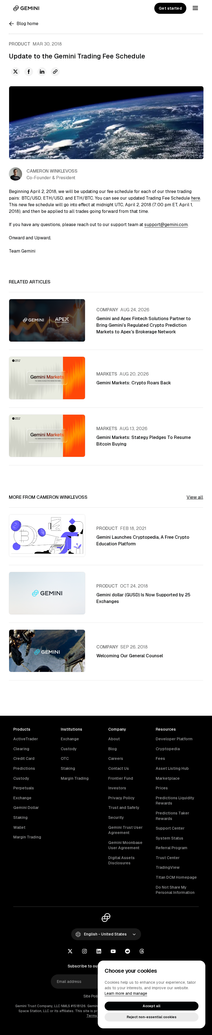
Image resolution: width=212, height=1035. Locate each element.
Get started (170, 8)
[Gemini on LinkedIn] (98, 952)
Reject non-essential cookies (151, 1017)
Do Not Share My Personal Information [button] (175, 890)
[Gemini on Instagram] (84, 952)
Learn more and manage (126, 993)
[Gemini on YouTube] (113, 952)
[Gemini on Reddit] (127, 952)
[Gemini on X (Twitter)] (70, 952)
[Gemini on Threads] (141, 952)
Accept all (151, 1006)
